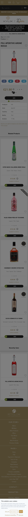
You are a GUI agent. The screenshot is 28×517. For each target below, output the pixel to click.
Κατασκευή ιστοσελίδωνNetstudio (14, 515)
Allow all (20, 511)
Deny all (7, 511)
